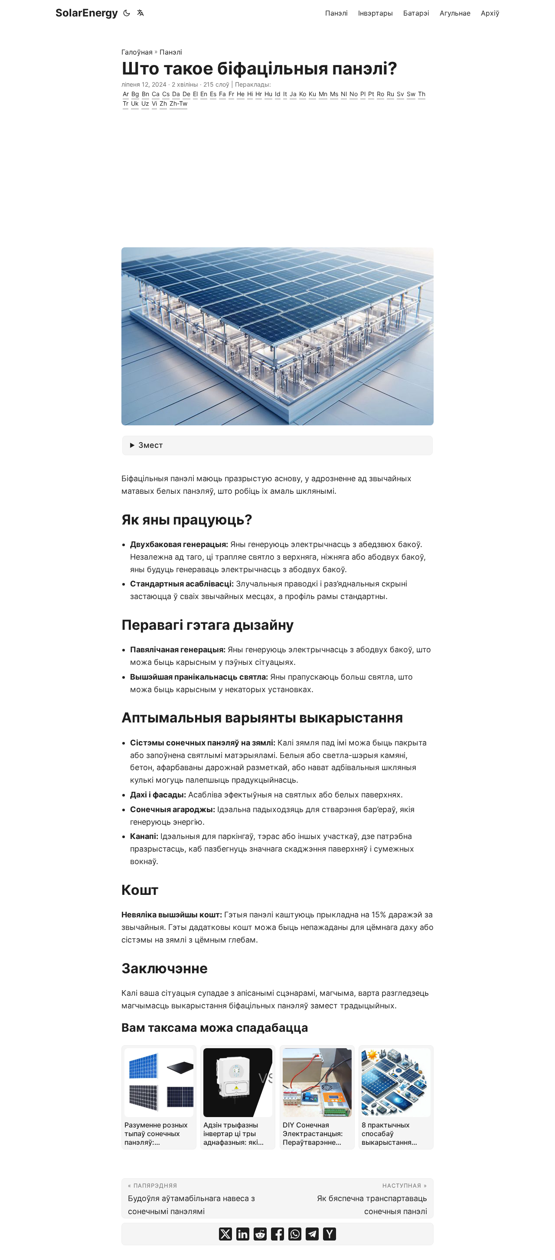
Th (421, 93)
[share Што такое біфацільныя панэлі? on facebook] (277, 1234)
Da (176, 93)
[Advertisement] (277, 178)
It (285, 93)
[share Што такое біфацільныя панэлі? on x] (225, 1234)
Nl (344, 93)
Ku (312, 93)
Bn (145, 93)
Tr (125, 103)
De (186, 93)
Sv (400, 93)
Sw (411, 93)
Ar (126, 93)
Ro (380, 93)
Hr (258, 93)
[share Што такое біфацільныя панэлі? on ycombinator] (329, 1234)
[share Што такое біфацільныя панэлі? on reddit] (260, 1234)
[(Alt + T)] (126, 13)
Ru (390, 93)
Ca (156, 93)
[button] (142, 13)
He (241, 93)
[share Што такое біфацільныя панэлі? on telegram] (312, 1234)
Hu (268, 93)
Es (213, 93)
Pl (363, 93)
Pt (371, 93)
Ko (302, 93)
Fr (231, 93)
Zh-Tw (178, 103)
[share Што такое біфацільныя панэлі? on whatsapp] (294, 1234)
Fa (222, 93)
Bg (135, 93)
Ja (293, 93)
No (353, 93)
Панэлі (171, 52)
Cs (166, 93)
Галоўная (137, 52)
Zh (163, 103)
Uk (135, 103)
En (203, 93)
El (195, 93)
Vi (154, 103)
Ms (334, 93)
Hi (250, 93)
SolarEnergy (87, 12)
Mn (323, 93)
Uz (145, 103)
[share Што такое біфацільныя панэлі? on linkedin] (242, 1234)
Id (278, 93)
